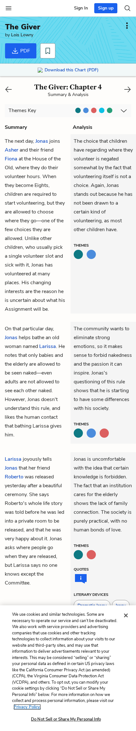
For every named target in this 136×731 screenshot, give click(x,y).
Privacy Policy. (27, 707)
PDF (24, 50)
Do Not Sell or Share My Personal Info (66, 719)
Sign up (106, 8)
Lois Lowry (22, 35)
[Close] (126, 615)
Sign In (81, 8)
